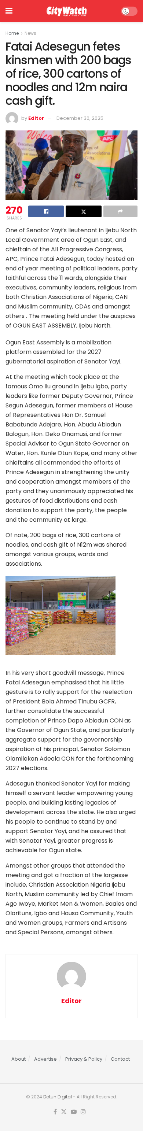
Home (12, 33)
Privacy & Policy (83, 1059)
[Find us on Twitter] (64, 1112)
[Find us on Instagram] (83, 1112)
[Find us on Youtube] (74, 1112)
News (30, 33)
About (18, 1059)
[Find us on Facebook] (55, 1112)
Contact (120, 1059)
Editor (36, 118)
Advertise (45, 1059)
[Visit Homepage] (66, 11)
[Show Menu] (9, 11)
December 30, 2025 (79, 118)
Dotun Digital (57, 1097)
